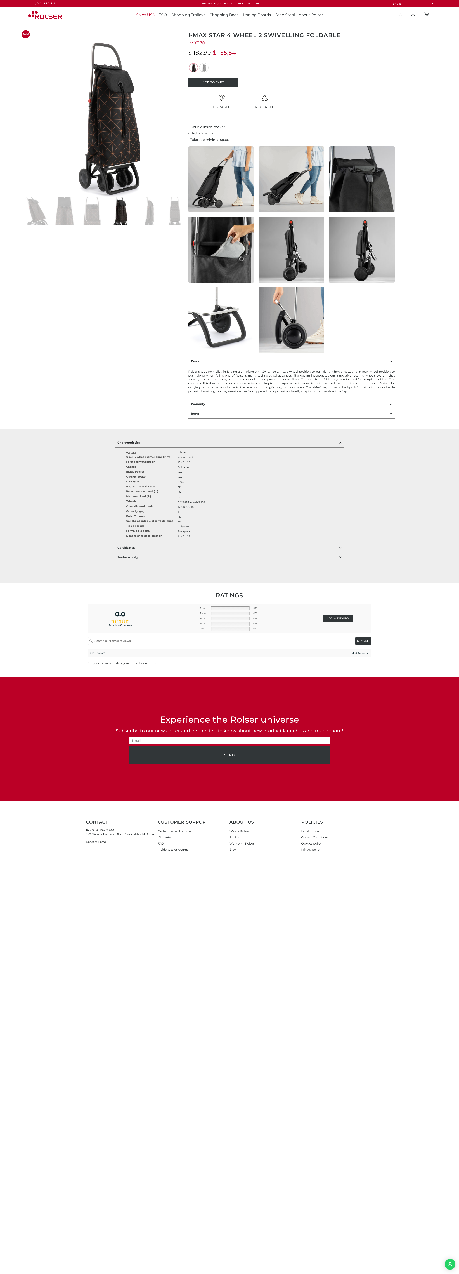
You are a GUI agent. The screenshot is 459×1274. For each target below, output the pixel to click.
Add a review (337, 618)
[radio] (193, 67)
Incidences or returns (173, 849)
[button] (450, 1264)
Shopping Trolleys (188, 15)
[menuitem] (413, 3)
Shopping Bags (224, 15)
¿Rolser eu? (46, 3)
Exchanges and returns (174, 831)
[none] (413, 3)
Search (363, 641)
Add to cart (213, 82)
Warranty (164, 837)
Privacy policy (311, 849)
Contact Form (96, 841)
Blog (233, 849)
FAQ (161, 843)
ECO (163, 15)
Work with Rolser (242, 843)
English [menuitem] (398, 3)
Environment (239, 837)
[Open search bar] (400, 14)
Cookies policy (311, 843)
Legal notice (310, 831)
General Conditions (314, 837)
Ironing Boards (257, 15)
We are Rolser (239, 831)
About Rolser (311, 15)
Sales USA (145, 15)
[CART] (426, 14)
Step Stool (285, 15)
